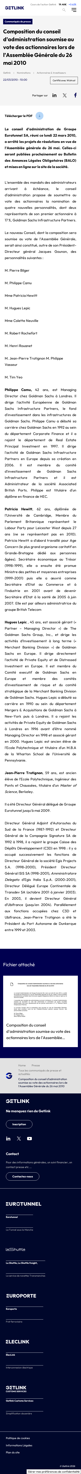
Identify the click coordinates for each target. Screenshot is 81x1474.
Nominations (23, 72)
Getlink (7, 72)
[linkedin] (8, 1138)
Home (22, 1065)
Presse (36, 1065)
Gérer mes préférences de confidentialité (54, 1471)
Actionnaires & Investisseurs (51, 72)
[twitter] (19, 1138)
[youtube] (29, 1138)
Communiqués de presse (18, 21)
